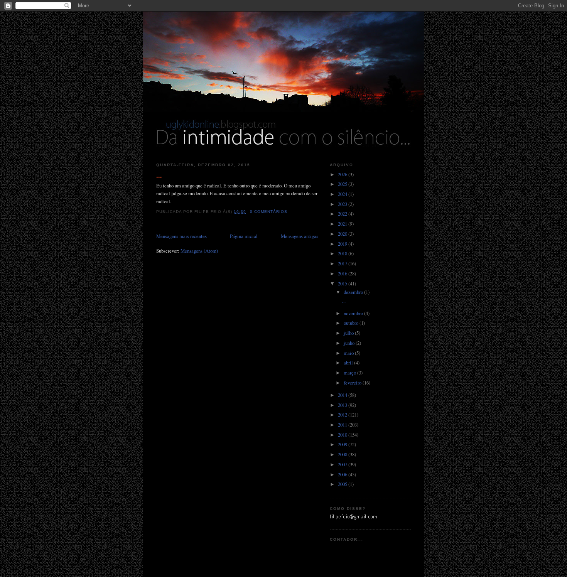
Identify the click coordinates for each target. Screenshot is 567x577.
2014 (343, 394)
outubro (351, 322)
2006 (343, 474)
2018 (343, 253)
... (159, 175)
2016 (343, 273)
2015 (343, 283)
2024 (343, 194)
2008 (343, 454)
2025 (343, 184)
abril (349, 362)
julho (349, 332)
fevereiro (353, 382)
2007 (343, 464)
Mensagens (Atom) (199, 250)
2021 (343, 223)
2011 (343, 424)
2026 (343, 174)
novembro (354, 313)
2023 (343, 204)
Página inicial (244, 236)
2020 (343, 233)
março (350, 372)
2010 (343, 434)
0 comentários (268, 211)
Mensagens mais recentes (181, 236)
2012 (343, 414)
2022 (343, 213)
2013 (343, 405)
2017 (343, 263)
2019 (343, 243)
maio (349, 352)
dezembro (354, 291)
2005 (343, 484)
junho (350, 342)
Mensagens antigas (299, 236)
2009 (343, 444)
